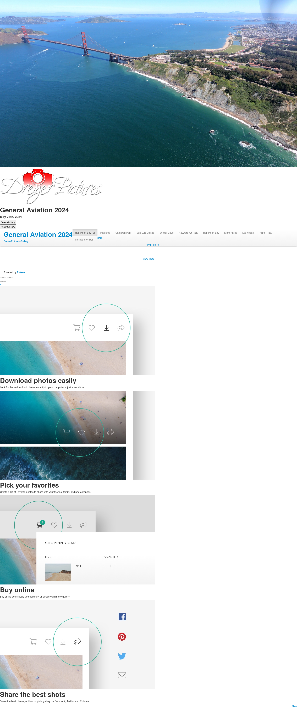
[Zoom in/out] (11, 277)
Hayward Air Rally (188, 232)
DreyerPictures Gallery (16, 241)
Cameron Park (123, 232)
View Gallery (8, 222)
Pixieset (21, 272)
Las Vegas (248, 232)
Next (294, 706)
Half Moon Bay (211, 232)
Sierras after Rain (84, 239)
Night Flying (230, 232)
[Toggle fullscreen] (8, 277)
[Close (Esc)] (1, 277)
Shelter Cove (167, 232)
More (99, 237)
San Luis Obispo (145, 232)
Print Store (153, 244)
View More (148, 258)
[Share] (4, 277)
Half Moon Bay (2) (85, 232)
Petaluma (105, 232)
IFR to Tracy (265, 232)
